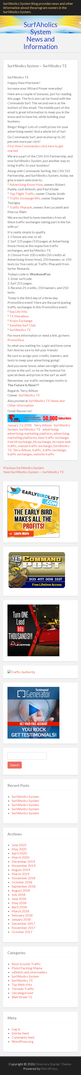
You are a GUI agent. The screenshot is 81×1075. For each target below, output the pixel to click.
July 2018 (18, 894)
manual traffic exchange (35, 446)
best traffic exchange (53, 437)
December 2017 (23, 923)
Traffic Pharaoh (21, 207)
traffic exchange (54, 450)
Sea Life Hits (18, 311)
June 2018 (19, 899)
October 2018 (22, 882)
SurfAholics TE (20, 330)
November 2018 (23, 878)
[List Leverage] (33, 655)
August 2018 (21, 890)
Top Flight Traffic (22, 194)
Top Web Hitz (22, 984)
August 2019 (21, 870)
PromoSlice (15, 340)
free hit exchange (19, 442)
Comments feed (23, 1037)
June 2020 (19, 845)
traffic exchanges (19, 454)
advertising (50, 429)
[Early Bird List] (33, 536)
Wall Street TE (22, 997)
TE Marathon (19, 316)
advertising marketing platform (29, 433)
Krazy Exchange (21, 321)
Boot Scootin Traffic (26, 964)
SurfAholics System (25, 796)
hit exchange (42, 442)
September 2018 (24, 886)
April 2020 (19, 853)
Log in (16, 1029)
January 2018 (21, 919)
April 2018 (19, 907)
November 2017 (23, 928)
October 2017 (22, 932)
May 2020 (19, 849)
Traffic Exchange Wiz (25, 198)
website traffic (44, 454)
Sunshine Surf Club (23, 325)
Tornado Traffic (23, 989)
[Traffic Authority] (21, 672)
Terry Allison (43, 425)
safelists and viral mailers (29, 972)
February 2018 (22, 915)
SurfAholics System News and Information (40, 35)
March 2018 (20, 911)
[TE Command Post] (36, 588)
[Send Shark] (40, 421)
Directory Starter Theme (53, 1064)
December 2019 (23, 861)
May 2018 (19, 903)
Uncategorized (22, 993)
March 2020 (20, 857)
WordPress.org (22, 1041)
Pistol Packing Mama (27, 968)
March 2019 (20, 874)
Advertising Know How (26, 184)
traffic (36, 450)
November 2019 (23, 865)
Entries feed (20, 1033)
